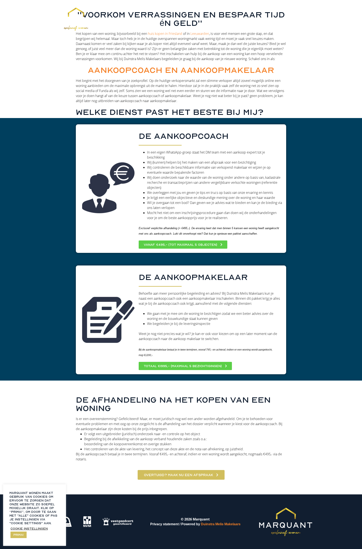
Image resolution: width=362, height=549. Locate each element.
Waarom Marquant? (159, 7)
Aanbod (194, 7)
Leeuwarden (199, 33)
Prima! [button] (18, 534)
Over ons (242, 7)
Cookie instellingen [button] (29, 528)
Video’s (217, 7)
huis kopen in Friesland (165, 33)
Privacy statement (164, 524)
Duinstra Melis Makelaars (221, 524)
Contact (267, 7)
